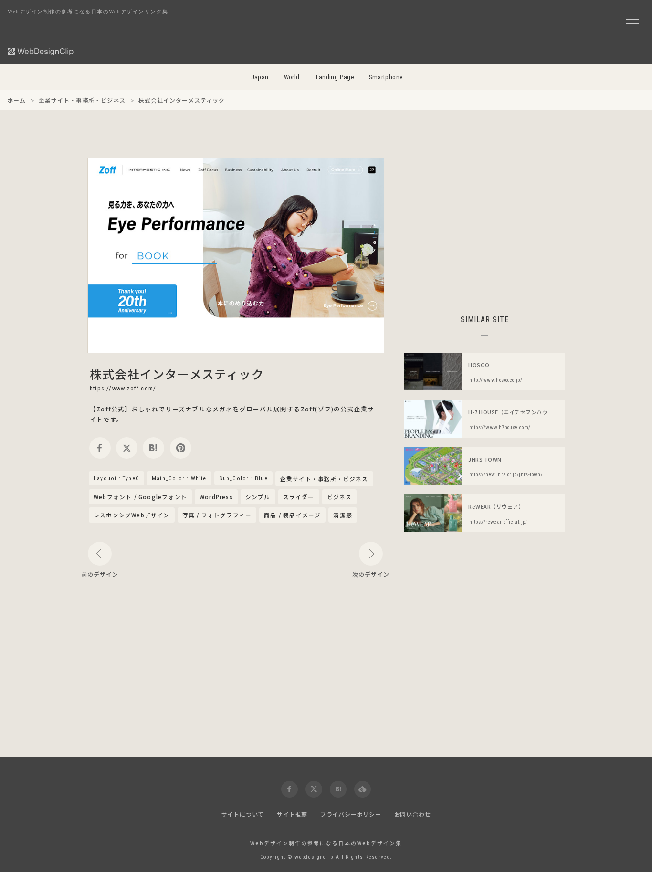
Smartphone (386, 77)
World (292, 77)
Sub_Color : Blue (243, 478)
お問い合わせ (412, 814)
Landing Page (335, 77)
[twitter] (126, 448)
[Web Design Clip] (41, 51)
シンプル (258, 497)
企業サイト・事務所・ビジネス (324, 479)
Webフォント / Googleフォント (140, 497)
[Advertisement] (484, 224)
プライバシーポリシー (350, 814)
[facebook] (100, 448)
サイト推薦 (292, 814)
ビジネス (339, 497)
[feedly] (362, 789)
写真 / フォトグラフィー (217, 515)
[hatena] (153, 448)
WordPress (216, 497)
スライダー (299, 497)
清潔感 (342, 515)
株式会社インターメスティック (177, 373)
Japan (260, 77)
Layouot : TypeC (116, 478)
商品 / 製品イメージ (292, 515)
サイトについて (242, 814)
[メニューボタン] (632, 19)
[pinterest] (180, 448)
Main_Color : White (179, 478)
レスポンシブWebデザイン (132, 515)
